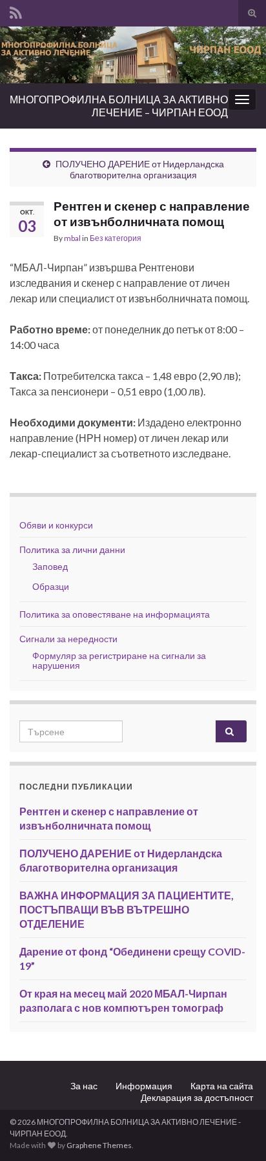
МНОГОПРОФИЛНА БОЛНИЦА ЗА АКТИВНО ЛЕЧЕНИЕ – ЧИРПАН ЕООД (119, 105)
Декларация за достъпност (197, 1097)
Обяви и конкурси (56, 524)
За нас (83, 1085)
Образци (50, 586)
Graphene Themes (99, 1145)
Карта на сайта (221, 1085)
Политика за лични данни (72, 549)
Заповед (50, 566)
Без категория (115, 238)
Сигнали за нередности (68, 638)
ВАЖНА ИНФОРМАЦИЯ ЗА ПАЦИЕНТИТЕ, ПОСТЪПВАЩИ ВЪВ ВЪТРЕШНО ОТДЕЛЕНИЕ (126, 909)
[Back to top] (237, 1132)
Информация (144, 1085)
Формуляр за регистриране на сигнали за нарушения (119, 660)
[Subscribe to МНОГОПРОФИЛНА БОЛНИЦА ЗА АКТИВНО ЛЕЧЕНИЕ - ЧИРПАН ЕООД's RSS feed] (16, 10)
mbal (72, 238)
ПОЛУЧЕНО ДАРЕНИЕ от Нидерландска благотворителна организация (140, 169)
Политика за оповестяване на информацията (114, 614)
